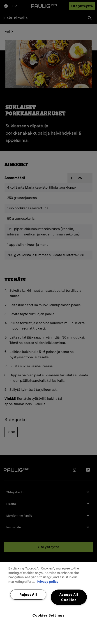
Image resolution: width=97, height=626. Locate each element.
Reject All (28, 594)
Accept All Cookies (68, 597)
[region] (48, 594)
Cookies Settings (48, 615)
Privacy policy (47, 582)
